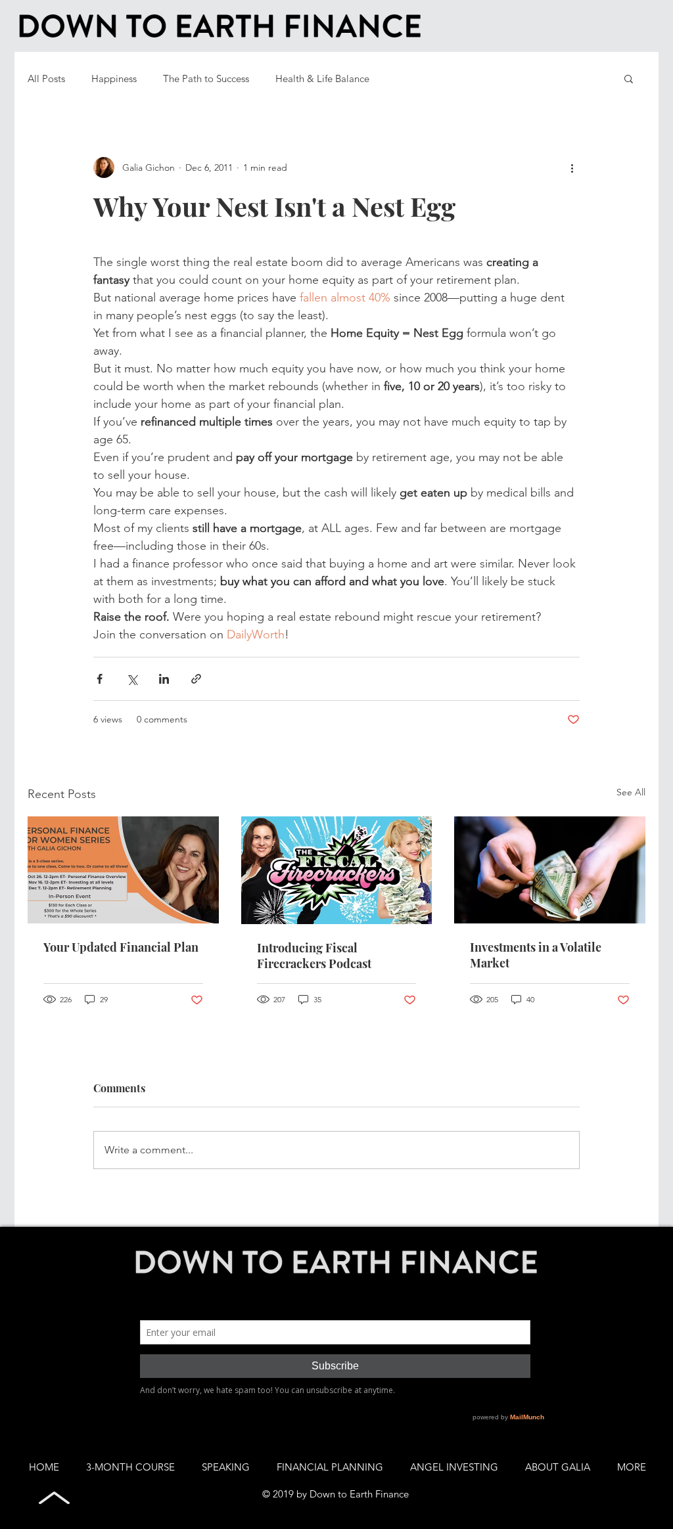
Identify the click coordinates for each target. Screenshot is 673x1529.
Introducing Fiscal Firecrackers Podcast (314, 955)
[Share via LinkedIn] (164, 679)
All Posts (46, 78)
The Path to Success (206, 78)
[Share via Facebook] (99, 679)
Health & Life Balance (322, 78)
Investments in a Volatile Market (535, 955)
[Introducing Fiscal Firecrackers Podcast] (336, 870)
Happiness (114, 78)
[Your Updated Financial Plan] (123, 869)
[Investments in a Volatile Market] (549, 869)
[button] (628, 78)
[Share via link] (196, 679)
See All (630, 792)
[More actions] (572, 167)
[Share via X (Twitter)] (132, 679)
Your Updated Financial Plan (120, 947)
